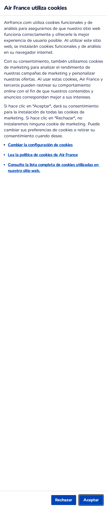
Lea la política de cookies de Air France (43, 154)
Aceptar (91, 500)
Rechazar (63, 500)
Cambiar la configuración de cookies (40, 144)
